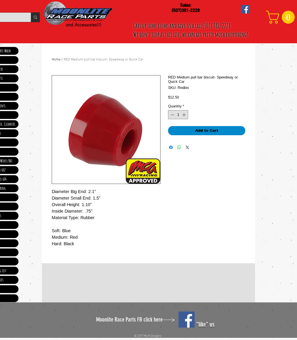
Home (56, 59)
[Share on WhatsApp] (179, 147)
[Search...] (35, 17)
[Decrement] (172, 114)
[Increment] (184, 114)
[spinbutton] (178, 114)
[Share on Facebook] (171, 147)
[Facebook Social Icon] (245, 9)
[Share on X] (187, 147)
